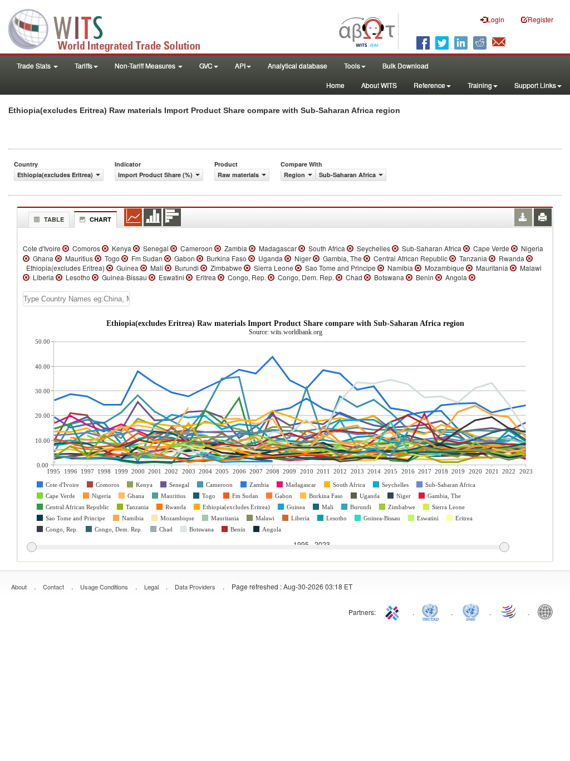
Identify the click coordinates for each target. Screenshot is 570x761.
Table (54, 219)
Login (495, 19)
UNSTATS (471, 611)
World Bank (548, 611)
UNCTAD (432, 611)
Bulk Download (405, 65)
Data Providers (195, 586)
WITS (111, 28)
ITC (394, 611)
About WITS (379, 85)
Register (540, 19)
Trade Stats (34, 65)
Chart (100, 219)
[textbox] (76, 298)
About (19, 586)
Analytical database (297, 65)
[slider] (267, 547)
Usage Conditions (104, 586)
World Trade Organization (509, 611)
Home (335, 85)
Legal (151, 586)
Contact (53, 586)
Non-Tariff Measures (146, 65)
